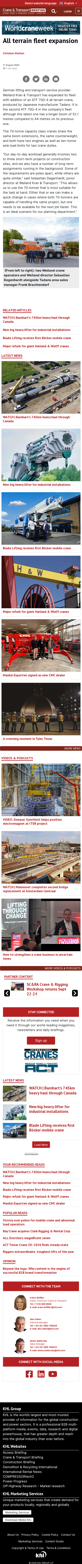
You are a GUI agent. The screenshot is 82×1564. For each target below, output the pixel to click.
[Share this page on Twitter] (36, 79)
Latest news (12, 356)
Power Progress (15, 1481)
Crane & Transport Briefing (23, 1457)
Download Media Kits (18, 1519)
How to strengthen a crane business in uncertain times (37, 956)
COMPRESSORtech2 (18, 1476)
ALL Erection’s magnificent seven (26, 1238)
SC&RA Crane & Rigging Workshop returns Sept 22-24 (47, 989)
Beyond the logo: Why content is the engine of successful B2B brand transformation (36, 1270)
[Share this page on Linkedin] (46, 79)
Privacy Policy (30, 1534)
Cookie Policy (50, 1534)
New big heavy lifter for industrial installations (36, 330)
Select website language (40, 3)
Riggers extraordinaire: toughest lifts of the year (38, 1251)
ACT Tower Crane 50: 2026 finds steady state (35, 1245)
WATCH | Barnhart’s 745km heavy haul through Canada (36, 319)
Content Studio (54, 1541)
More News (72, 748)
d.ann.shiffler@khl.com (50, 1307)
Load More (41, 1144)
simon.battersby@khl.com (51, 1350)
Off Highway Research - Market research (34, 1486)
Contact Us (68, 1534)
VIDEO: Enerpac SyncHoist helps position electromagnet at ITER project (32, 821)
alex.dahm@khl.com (48, 1328)
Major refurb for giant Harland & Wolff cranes (36, 346)
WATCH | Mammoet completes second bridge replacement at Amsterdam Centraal (35, 889)
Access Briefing (14, 1452)
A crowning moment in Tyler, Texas (27, 738)
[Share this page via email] (55, 79)
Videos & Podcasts (17, 758)
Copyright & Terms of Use (28, 1548)
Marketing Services (17, 1512)
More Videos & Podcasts (63, 968)
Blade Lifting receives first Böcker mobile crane (37, 338)
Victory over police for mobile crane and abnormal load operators (39, 1222)
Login (68, 11)
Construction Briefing (19, 1462)
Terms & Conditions (58, 1548)
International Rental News (22, 1472)
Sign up (41, 1040)
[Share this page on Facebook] (26, 79)
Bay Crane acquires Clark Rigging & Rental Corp (36, 1231)
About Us (13, 1534)
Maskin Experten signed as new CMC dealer (34, 675)
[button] (75, 993)
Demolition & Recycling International (30, 1467)
